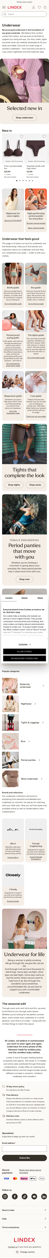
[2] (19, 180)
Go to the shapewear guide (13, 412)
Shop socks (35, 484)
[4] (26, 180)
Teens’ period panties (36, 228)
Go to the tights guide (36, 358)
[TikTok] (24, 1196)
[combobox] (24, 14)
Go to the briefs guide (13, 304)
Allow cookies (24, 651)
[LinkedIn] (44, 1196)
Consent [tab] (8, 598)
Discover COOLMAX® (13, 220)
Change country (27, 1252)
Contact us (13, 1247)
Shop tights (14, 484)
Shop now (24, 579)
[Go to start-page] (15, 7)
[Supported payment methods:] (24, 1178)
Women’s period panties (36, 223)
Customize (23, 644)
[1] (16, 180)
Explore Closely (13, 901)
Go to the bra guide (36, 304)
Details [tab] (24, 598)
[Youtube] (34, 1196)
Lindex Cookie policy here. (32, 635)
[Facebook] (15, 1196)
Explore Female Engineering (36, 858)
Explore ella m (13, 857)
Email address (9, 1143)
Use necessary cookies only (24, 658)
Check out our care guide (36, 416)
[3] (23, 180)
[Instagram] (5, 1196)
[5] (29, 180)
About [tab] (40, 598)
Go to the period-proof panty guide (13, 365)
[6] (32, 180)
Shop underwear (24, 117)
